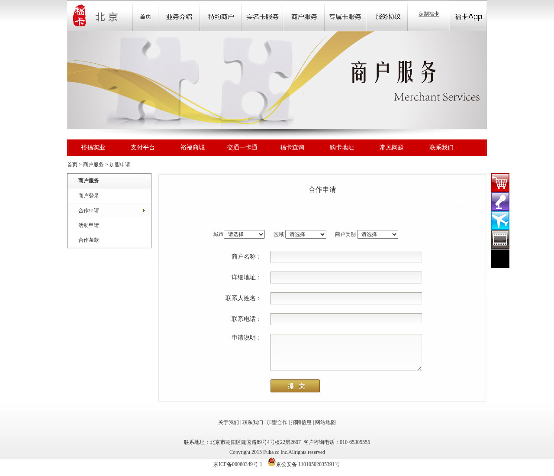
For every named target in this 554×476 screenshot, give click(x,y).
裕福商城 (192, 147)
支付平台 (143, 147)
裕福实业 (93, 147)
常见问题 (392, 147)
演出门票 (500, 201)
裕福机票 (500, 220)
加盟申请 (120, 165)
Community (262, 15)
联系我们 (441, 147)
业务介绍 (179, 15)
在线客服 (500, 258)
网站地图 (325, 422)
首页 (145, 15)
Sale (220, 15)
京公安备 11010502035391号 (308, 464)
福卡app (468, 15)
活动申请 (88, 225)
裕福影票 (500, 239)
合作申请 (88, 210)
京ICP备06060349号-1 (237, 464)
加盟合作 (277, 422)
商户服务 (93, 165)
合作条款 (88, 240)
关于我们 (228, 422)
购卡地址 (342, 147)
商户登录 (88, 196)
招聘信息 (301, 422)
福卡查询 (292, 147)
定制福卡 (429, 14)
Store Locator (303, 15)
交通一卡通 (242, 147)
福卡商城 (500, 182)
